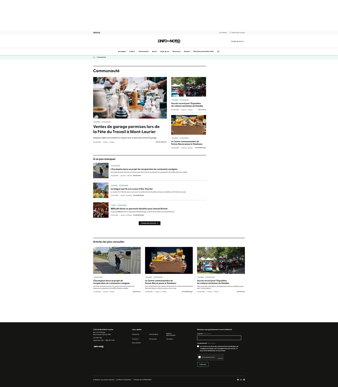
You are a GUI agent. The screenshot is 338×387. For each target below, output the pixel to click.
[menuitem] (238, 41)
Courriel (204, 333)
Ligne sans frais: (103, 340)
